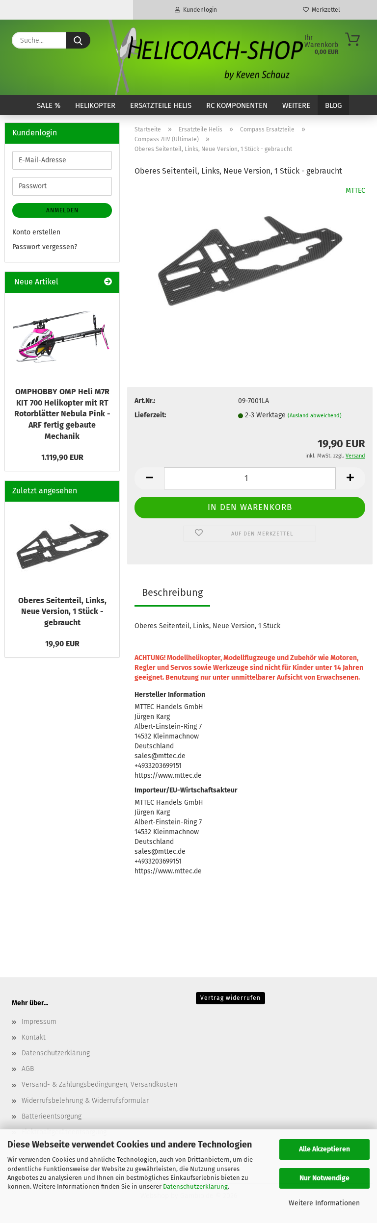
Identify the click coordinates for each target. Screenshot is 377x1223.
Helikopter (95, 105)
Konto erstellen (36, 232)
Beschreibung (172, 592)
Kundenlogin (198, 9)
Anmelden (62, 210)
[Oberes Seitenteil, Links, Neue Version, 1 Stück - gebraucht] (250, 259)
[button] (149, 478)
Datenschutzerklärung (195, 1186)
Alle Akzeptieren (324, 1149)
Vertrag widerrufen (230, 997)
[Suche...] (78, 40)
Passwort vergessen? (44, 247)
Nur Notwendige (324, 1178)
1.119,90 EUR (62, 457)
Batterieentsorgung (51, 1116)
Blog (333, 105)
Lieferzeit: (150, 415)
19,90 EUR (62, 643)
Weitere (296, 105)
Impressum (39, 1022)
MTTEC (355, 190)
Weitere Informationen (324, 1203)
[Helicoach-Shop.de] (204, 57)
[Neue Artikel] (108, 282)
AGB (28, 1069)
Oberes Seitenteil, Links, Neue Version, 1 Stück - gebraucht (62, 612)
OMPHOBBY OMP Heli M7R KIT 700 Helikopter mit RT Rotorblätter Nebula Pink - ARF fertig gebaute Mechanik (62, 414)
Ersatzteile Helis (160, 105)
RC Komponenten (237, 105)
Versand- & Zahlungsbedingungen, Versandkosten (99, 1084)
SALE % (48, 105)
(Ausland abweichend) (315, 415)
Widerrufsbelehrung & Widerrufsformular (85, 1100)
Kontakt (34, 1037)
